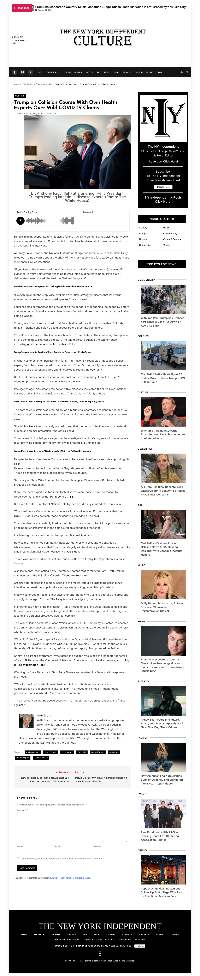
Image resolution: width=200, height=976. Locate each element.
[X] (30, 72)
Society (143, 227)
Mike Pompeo (22, 757)
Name (20, 846)
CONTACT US (89, 940)
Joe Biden (114, 752)
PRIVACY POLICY (106, 940)
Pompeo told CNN (61, 496)
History (143, 239)
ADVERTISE (140, 940)
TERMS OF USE (124, 940)
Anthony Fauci (32, 752)
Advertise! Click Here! (163, 161)
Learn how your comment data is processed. (70, 878)
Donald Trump (97, 752)
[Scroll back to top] (100, 953)
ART (99, 72)
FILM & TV (127, 934)
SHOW (116, 72)
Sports (166, 245)
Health (166, 227)
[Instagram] (22, 72)
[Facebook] (14, 72)
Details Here (140, 946)
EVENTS (149, 72)
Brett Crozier (50, 752)
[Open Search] (187, 72)
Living (142, 233)
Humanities (145, 245)
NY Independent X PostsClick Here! (163, 199)
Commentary (170, 233)
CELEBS (89, 72)
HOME (39, 72)
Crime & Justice (172, 239)
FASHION (139, 72)
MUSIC (107, 72)
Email (58, 846)
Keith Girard (22, 113)
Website (97, 846)
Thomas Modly (41, 757)
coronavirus (67, 752)
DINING (160, 72)
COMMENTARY (52, 72)
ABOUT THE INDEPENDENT (67, 940)
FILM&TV (127, 72)
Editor (169, 155)
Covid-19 (82, 752)
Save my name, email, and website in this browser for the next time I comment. (61, 858)
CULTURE (78, 72)
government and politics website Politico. (53, 344)
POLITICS (67, 72)
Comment (22, 810)
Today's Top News (161, 264)
